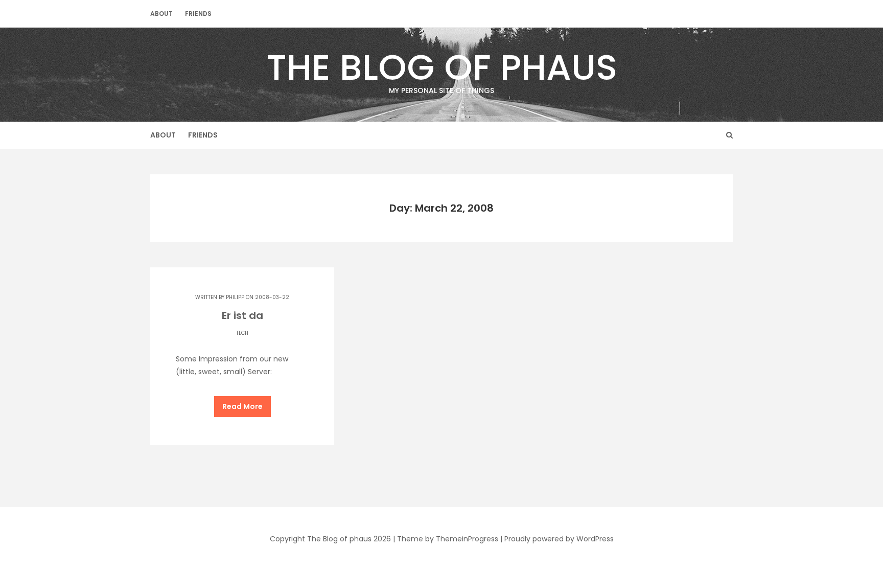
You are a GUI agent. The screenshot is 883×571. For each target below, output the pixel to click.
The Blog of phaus (441, 69)
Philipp (235, 297)
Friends (198, 13)
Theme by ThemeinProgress (447, 539)
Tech (242, 333)
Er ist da (242, 315)
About (161, 13)
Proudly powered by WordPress (559, 539)
